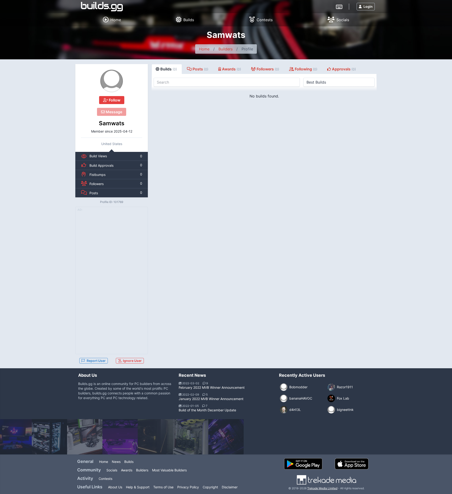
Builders (225, 49)
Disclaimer (230, 487)
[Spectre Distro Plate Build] (190, 436)
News (116, 462)
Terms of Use (163, 487)
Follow (114, 100)
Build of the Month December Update (207, 410)
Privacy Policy (188, 487)
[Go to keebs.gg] (339, 6)
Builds (128, 462)
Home (204, 49)
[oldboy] (226, 436)
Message (113, 111)
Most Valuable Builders (169, 470)
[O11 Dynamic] (49, 436)
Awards (126, 470)
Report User (96, 361)
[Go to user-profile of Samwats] (111, 81)
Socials (111, 470)
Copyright (210, 487)
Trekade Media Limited (322, 488)
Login (368, 6)
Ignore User (132, 361)
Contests (105, 479)
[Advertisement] (112, 283)
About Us (115, 487)
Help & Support (137, 487)
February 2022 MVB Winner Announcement (212, 387)
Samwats (111, 123)
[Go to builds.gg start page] (102, 6)
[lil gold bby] (155, 436)
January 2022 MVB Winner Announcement (211, 399)
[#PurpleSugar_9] (120, 436)
